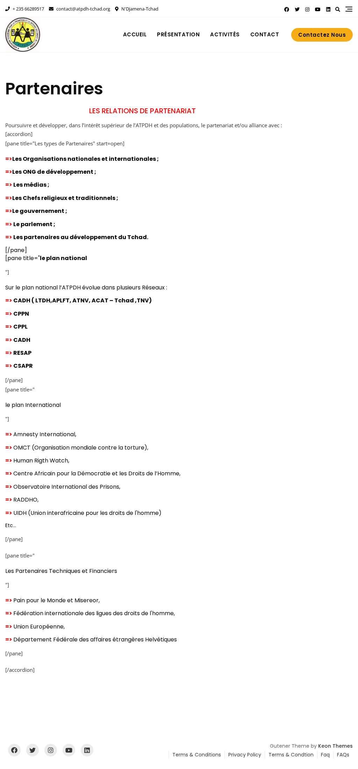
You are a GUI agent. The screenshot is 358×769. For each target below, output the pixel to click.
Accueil (135, 34)
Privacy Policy (244, 754)
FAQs (343, 754)
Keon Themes (335, 745)
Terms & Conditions (196, 754)
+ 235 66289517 (28, 9)
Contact (264, 34)
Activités (225, 34)
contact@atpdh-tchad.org (82, 9)
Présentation (178, 34)
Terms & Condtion (291, 754)
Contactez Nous (322, 34)
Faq (325, 754)
